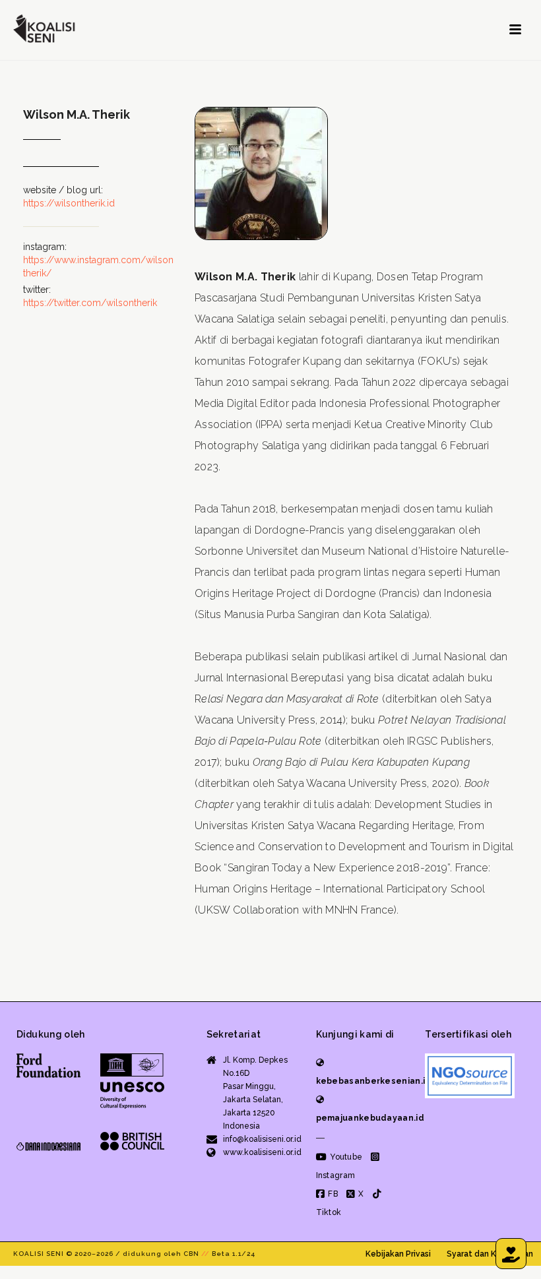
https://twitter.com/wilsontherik (90, 302)
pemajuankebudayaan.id (370, 1118)
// (205, 1253)
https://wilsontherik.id (69, 203)
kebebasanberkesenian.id (373, 1081)
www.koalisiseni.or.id (262, 1152)
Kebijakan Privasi (398, 1254)
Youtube (345, 1157)
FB (332, 1194)
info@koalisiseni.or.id (262, 1139)
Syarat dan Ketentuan (490, 1254)
